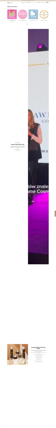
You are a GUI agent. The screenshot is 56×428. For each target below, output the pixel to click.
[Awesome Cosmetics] (10, 2)
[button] (48, 2)
